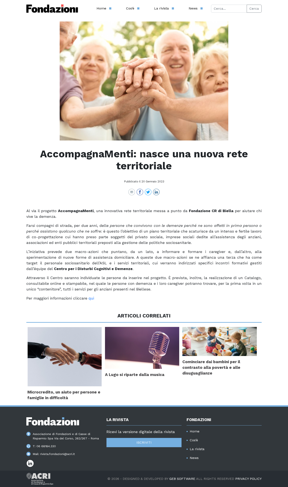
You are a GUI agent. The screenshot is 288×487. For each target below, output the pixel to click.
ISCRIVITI (144, 442)
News (193, 8)
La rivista (161, 8)
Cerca (254, 9)
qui (91, 298)
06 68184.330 (46, 446)
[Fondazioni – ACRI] (52, 8)
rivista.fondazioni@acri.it (57, 454)
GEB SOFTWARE (182, 479)
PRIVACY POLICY (248, 479)
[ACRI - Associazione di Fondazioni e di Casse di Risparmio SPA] (39, 478)
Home (101, 8)
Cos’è (130, 8)
